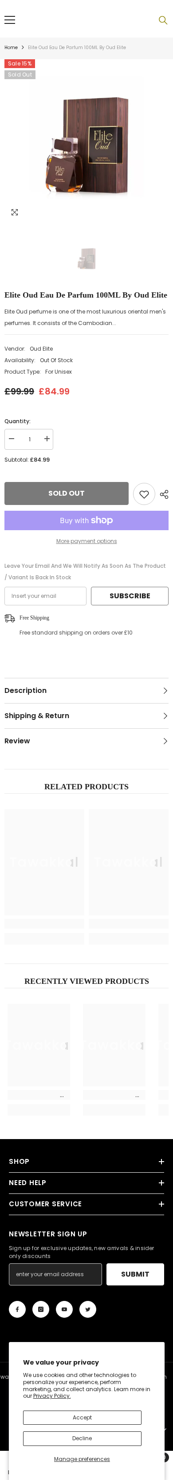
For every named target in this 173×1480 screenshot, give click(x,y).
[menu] (9, 20)
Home (11, 47)
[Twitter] (87, 1309)
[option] (86, 141)
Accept (82, 1417)
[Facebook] (17, 1309)
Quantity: (17, 421)
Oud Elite (41, 348)
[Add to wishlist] (144, 494)
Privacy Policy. (52, 1396)
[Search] (163, 20)
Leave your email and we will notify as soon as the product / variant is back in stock (85, 571)
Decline (82, 1438)
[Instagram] (40, 1309)
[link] (44, 924)
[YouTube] (64, 1309)
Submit (135, 1274)
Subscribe (130, 596)
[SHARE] (162, 494)
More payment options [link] (86, 541)
